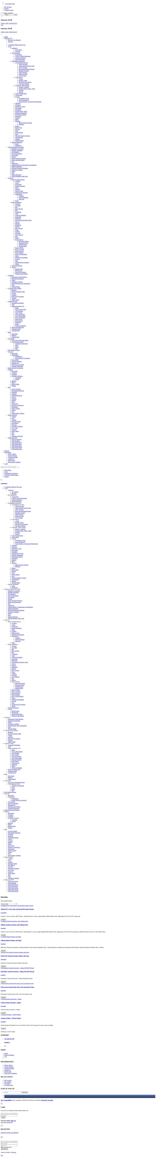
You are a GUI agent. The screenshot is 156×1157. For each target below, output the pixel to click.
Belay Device (19, 209)
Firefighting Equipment (18, 61)
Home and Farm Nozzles (19, 158)
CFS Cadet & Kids (20, 309)
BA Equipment (16, 53)
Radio (13, 171)
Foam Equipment (24, 100)
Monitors (17, 121)
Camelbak (18, 377)
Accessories (18, 50)
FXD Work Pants (16, 444)
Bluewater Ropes (24, 241)
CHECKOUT (13, 23)
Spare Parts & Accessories (22, 358)
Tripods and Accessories (22, 262)
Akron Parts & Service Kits (26, 66)
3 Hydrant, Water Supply (22, 85)
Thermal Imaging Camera (22, 136)
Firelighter (18, 110)
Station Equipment (17, 142)
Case (13, 418)
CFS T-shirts (18, 313)
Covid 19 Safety (16, 389)
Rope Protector (19, 251)
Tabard (14, 410)
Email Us (7, 1042)
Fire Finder (18, 108)
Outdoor (10, 369)
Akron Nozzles (23, 64)
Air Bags (17, 181)
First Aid (10, 352)
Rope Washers (19, 252)
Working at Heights (17, 436)
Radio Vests (18, 127)
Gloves (17, 222)
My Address (7, 1082)
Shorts (17, 324)
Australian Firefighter (18, 303)
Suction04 (3, 1021)
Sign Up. (13, 1120)
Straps (17, 201)
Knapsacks (18, 116)
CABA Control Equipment (23, 56)
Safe (13, 173)
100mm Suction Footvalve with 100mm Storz (14, 925)
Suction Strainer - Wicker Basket (11, 1018)
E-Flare (14, 293)
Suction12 (3, 944)
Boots (17, 308)
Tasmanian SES (16, 329)
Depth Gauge (19, 269)
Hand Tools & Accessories (15, 368)
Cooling (14, 420)
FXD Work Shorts (17, 447)
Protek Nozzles (23, 74)
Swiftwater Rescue (17, 265)
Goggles (14, 399)
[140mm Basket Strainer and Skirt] (11, 937)
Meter (17, 119)
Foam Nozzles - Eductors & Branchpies (30, 101)
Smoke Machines (20, 59)
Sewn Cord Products (21, 254)
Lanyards (17, 233)
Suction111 (3, 959)
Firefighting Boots (17, 395)
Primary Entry (19, 191)
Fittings (14, 157)
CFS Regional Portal (17, 342)
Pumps (17, 126)
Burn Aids (14, 353)
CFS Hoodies (19, 311)
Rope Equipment (16, 202)
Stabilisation (18, 194)
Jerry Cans (15, 428)
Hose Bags (15, 334)
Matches (14, 381)
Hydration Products (20, 114)
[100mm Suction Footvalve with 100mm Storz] (14, 921)
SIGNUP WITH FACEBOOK (9, 1132)
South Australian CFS (18, 306)
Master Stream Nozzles (25, 123)
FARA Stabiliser (23, 197)
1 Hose (21, 79)
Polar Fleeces (19, 321)
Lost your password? (7, 1122)
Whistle (14, 386)
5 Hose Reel (18, 95)
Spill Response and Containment (21, 283)
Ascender (18, 205)
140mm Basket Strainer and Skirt (11, 940)
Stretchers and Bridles (21, 257)
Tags (13, 434)
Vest (13, 412)
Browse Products (9, 1055)
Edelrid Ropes (23, 244)
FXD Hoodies (16, 441)
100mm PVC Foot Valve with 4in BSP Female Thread (17, 909)
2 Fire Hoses (18, 77)
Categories (4, 483)
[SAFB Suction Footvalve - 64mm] (11, 999)
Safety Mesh (15, 431)
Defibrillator (15, 355)
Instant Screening (20, 186)
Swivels (17, 259)
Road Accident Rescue (18, 179)
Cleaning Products (20, 58)
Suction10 (3, 990)
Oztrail (17, 379)
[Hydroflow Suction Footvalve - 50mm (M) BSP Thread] (17, 968)
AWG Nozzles (23, 67)
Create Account (8, 10)
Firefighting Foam (24, 98)
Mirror (13, 382)
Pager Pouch (18, 319)
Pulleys (17, 238)
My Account (7, 1080)
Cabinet (14, 416)
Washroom (18, 145)
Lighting (17, 189)
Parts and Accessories (18, 296)
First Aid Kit (15, 360)
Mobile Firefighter (17, 166)
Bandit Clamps (23, 80)
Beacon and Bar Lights (18, 291)
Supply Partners (12, 455)
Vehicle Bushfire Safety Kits (20, 176)
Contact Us (11, 459)
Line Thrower (19, 235)
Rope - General (19, 249)
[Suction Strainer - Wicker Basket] (11, 1014)
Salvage (17, 129)
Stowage (17, 51)
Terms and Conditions (14, 462)
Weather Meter (19, 140)
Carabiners (18, 212)
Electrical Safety (16, 421)
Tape (16, 134)
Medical (14, 335)
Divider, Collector (24, 87)
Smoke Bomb (19, 132)
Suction (21, 92)
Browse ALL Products (14, 40)
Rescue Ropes (19, 239)
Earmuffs (14, 392)
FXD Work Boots (17, 442)
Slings (17, 256)
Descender (18, 217)
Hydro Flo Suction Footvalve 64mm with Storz (15, 956)
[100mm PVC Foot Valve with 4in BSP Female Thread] (17, 905)
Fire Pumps (15, 155)
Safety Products (12, 415)
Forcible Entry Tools (21, 111)
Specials (10, 41)
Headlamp (18, 225)
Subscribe (24, 1092)
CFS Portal (11, 339)
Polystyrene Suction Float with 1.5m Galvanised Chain (17, 987)
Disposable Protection (18, 390)
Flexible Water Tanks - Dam (27, 88)
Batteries (14, 290)
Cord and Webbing (20, 215)
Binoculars (15, 371)
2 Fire (9, 46)
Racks (17, 144)
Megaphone (18, 270)
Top (2, 1155)
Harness (17, 223)
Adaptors (17, 103)
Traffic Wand (15, 300)
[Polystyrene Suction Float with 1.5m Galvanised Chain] (17, 983)
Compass (14, 374)
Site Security (11, 460)
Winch (17, 264)
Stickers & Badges (20, 326)
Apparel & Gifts (12, 301)
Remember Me (7, 1147)
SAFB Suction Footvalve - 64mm (11, 1002)
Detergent (18, 218)
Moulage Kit (15, 363)
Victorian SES (16, 330)
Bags (9, 332)
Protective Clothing (17, 170)
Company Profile (13, 457)
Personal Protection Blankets (20, 168)
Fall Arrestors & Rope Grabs (23, 220)
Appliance (14, 48)
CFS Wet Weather (20, 316)
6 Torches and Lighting (14, 288)
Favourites (7, 1083)
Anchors (17, 204)
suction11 (3, 975)
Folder (13, 280)
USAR (14, 267)
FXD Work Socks (17, 449)
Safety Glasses (16, 408)
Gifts (13, 304)
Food (16, 345)
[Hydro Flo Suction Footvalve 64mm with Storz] (15, 952)
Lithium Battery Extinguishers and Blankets (24, 165)
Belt (16, 210)
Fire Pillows (15, 423)
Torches (14, 298)
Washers (17, 139)
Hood (13, 402)
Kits (13, 162)
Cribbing (21, 196)
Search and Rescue (20, 272)
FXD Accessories (17, 439)
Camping (14, 373)
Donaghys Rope (23, 243)
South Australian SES (18, 327)
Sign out (13, 1152)
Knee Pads (15, 403)
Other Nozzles (23, 72)
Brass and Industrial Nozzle (26, 69)
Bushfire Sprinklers (17, 150)
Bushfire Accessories (17, 149)
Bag (16, 207)
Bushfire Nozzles (24, 71)
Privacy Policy (12, 454)
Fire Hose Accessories (25, 82)
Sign (13, 433)
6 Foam (17, 97)
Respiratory (15, 407)
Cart (5, 1056)
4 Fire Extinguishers (21, 93)
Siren (16, 131)
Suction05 (3, 928)
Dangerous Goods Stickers (19, 277)
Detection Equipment (18, 278)
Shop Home (7, 470)
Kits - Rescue (19, 228)
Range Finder (15, 384)
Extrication (18, 184)
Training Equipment (17, 366)
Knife (16, 188)
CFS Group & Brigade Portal (20, 340)
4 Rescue (10, 178)
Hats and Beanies (20, 317)
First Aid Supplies (17, 361)
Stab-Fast (21, 199)
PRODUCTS (8, 38)
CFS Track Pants (20, 314)
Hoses (17, 347)
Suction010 (3, 912)
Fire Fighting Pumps (14, 350)
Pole (16, 236)
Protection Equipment (21, 192)
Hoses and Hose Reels (18, 160)
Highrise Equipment (21, 113)
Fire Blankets (15, 152)
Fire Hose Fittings (24, 84)
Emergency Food (20, 106)
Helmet (17, 226)
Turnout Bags (15, 337)
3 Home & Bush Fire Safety (16, 147)
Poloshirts (18, 322)
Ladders (17, 118)
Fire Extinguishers (17, 153)
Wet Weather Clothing (18, 413)
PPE (16, 348)
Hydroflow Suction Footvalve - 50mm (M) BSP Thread (17, 971)
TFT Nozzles (22, 75)
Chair (16, 213)
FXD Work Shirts (17, 446)
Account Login (8, 1085)
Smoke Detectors (16, 175)
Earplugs (14, 394)
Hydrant (21, 90)
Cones (17, 183)
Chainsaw (18, 105)
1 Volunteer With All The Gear (16, 45)
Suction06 (3, 1006)
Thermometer (19, 137)
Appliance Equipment (21, 343)
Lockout (14, 429)
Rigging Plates (19, 248)
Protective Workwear (18, 405)
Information (7, 452)
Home (6, 37)
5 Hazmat (10, 275)
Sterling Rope (23, 246)
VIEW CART (5, 23)
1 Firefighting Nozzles (21, 63)
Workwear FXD (12, 438)
